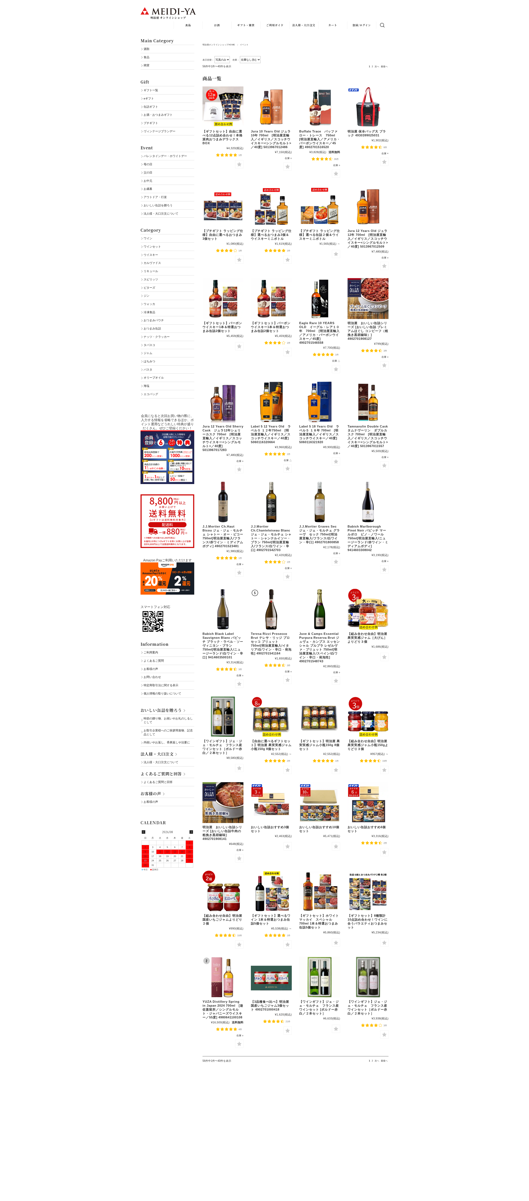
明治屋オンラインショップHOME (219, 45)
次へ (377, 66)
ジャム (148, 353)
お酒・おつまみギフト (158, 114)
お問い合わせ (152, 677)
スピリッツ (151, 279)
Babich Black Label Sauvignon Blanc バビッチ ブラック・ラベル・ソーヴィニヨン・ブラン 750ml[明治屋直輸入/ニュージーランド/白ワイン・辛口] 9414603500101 (223, 645)
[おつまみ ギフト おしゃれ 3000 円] (368, 802)
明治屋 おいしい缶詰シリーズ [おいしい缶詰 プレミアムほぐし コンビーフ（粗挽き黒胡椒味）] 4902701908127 (368, 330)
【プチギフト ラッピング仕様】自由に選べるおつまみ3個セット (223, 234)
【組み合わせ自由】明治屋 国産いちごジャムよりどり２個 (222, 919)
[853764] (368, 502)
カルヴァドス (152, 263)
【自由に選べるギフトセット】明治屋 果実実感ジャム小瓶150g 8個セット (271, 745)
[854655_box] (319, 298)
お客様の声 (151, 669)
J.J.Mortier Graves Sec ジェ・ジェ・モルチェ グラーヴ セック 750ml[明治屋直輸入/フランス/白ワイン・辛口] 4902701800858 (319, 534)
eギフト (149, 98)
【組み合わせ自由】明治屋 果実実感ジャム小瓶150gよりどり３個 (368, 745)
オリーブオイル (154, 377)
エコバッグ (151, 394)
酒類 (146, 49)
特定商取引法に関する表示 (161, 685)
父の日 (148, 172)
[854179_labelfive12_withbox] (271, 401)
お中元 (148, 180)
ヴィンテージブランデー (159, 131)
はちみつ (149, 361)
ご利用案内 (151, 652)
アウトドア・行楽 (155, 197)
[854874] (319, 609)
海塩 (146, 385)
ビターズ (149, 287)
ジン (146, 295)
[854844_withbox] (223, 401)
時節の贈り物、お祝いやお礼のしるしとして (168, 720)
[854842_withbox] (271, 106)
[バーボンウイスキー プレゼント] (223, 298)
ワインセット (152, 246)
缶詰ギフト (151, 106)
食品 (146, 57)
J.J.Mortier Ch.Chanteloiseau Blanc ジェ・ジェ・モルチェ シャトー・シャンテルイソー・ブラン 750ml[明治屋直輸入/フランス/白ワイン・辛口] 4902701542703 (271, 538)
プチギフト (151, 123)
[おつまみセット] (223, 106)
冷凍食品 (149, 312)
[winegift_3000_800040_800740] (368, 977)
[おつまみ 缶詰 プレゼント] (271, 802)
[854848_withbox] (368, 401)
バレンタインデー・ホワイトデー (165, 156)
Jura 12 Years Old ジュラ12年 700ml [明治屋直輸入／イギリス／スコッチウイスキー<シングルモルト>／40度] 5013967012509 (368, 238)
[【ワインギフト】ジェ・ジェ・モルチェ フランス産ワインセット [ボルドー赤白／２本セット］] (319, 977)
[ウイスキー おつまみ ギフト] (319, 891)
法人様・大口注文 (303, 25)
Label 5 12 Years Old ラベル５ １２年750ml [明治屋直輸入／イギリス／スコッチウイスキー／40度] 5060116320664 (271, 434)
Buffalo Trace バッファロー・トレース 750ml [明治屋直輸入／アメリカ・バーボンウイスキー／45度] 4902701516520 (319, 139)
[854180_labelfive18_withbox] (319, 401)
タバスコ (149, 345)
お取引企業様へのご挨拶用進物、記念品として (168, 732)
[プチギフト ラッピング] (223, 206)
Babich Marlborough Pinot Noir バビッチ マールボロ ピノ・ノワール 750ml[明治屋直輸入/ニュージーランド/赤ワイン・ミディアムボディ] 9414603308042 (368, 538)
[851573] (223, 609)
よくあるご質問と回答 (161, 773)
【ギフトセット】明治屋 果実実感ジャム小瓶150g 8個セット (319, 745)
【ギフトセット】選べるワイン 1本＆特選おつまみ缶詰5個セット (271, 919)
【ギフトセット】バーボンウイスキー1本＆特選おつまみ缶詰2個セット (222, 327)
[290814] (223, 802)
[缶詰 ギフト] (319, 802)
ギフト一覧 (151, 90)
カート (332, 25)
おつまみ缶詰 (152, 328)
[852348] (223, 502)
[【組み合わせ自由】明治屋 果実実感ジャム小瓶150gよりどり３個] (368, 716)
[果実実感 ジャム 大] (368, 609)
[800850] (319, 502)
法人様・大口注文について (161, 213)
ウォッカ (149, 304)
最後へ (384, 66)
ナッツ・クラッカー (157, 336)
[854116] (271, 609)
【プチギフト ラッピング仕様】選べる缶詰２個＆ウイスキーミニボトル (319, 234)
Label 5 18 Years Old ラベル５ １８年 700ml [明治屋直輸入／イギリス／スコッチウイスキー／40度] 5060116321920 (319, 434)
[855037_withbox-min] (223, 977)
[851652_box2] (319, 106)
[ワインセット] (223, 716)
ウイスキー (151, 254)
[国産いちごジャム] (223, 891)
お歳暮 (148, 188)
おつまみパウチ (154, 320)
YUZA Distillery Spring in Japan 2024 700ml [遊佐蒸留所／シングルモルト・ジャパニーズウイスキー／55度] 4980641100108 (223, 1009)
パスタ (148, 369)
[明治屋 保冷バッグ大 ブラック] (368, 106)
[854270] (271, 502)
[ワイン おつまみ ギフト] (271, 891)
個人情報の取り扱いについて (162, 693)
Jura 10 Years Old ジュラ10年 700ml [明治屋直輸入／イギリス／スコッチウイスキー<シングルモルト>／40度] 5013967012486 (271, 139)
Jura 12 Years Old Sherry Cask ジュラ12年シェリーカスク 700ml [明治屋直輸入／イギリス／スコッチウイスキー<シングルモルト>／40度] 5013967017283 (223, 438)
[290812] (368, 298)
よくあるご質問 (154, 660)
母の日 (148, 164)
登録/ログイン (362, 25)
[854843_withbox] (368, 206)
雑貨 (146, 65)
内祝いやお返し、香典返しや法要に (167, 742)
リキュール (151, 271)
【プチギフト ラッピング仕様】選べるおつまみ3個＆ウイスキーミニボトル (271, 234)
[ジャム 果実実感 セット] (271, 716)
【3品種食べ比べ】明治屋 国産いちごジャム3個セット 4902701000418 (270, 1005)
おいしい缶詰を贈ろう (158, 205)
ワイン (148, 238)
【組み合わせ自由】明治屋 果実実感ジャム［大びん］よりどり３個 (367, 637)
